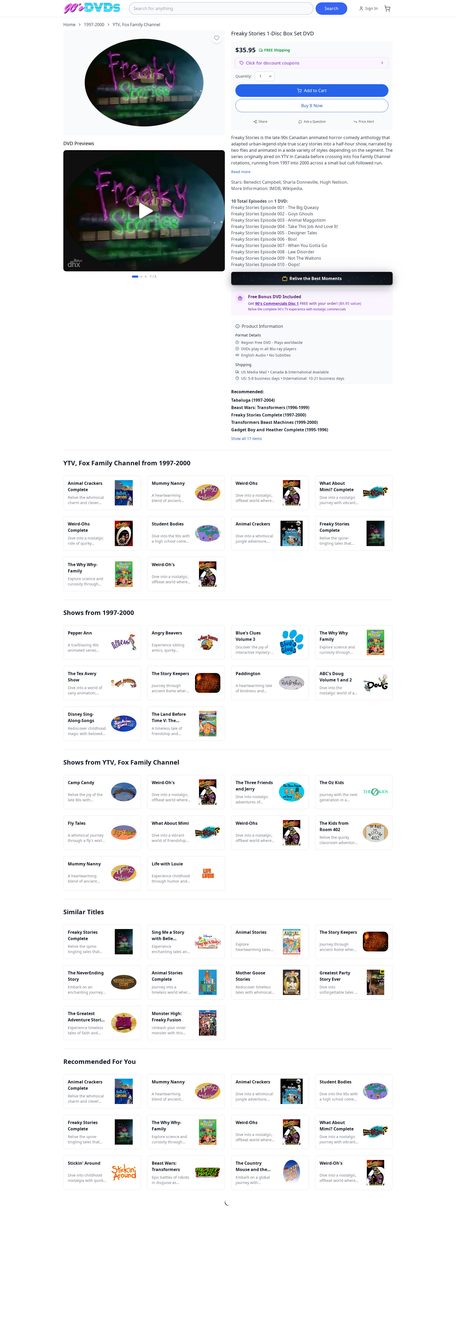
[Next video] (218, 211)
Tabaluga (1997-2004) (253, 400)
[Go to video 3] (146, 277)
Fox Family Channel (141, 24)
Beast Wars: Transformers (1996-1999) (270, 407)
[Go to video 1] (135, 277)
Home (69, 24)
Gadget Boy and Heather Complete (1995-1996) (279, 430)
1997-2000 (94, 24)
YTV (116, 24)
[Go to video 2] (141, 277)
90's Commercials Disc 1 (277, 303)
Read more (240, 171)
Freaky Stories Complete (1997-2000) (268, 415)
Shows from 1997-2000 (98, 612)
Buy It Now (312, 105)
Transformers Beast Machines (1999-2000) (274, 422)
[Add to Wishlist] (217, 38)
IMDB (275, 188)
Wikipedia (292, 188)
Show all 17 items (246, 438)
